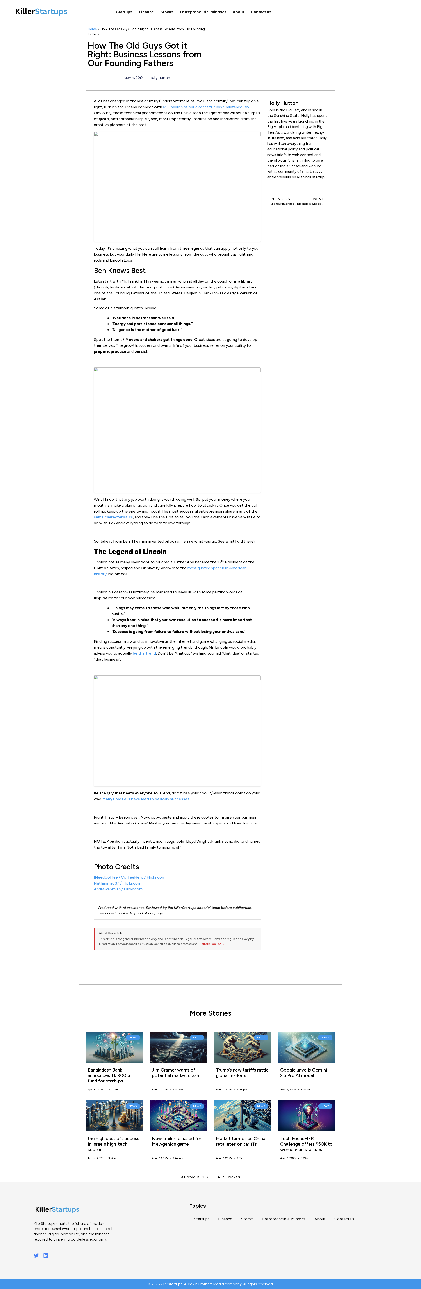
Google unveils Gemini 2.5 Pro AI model (303, 1072)
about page (153, 913)
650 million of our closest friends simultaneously (206, 107)
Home (92, 29)
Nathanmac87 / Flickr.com (117, 883)
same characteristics (113, 517)
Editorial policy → (212, 944)
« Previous (190, 1177)
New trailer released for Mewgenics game (176, 1141)
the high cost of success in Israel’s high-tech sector (113, 1144)
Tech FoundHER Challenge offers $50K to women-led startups (306, 1144)
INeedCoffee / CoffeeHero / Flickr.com (129, 877)
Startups (124, 12)
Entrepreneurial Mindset (203, 12)
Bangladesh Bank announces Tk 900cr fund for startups (109, 1075)
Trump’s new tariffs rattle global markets (242, 1072)
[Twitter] (36, 1255)
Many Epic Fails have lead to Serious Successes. (146, 799)
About (238, 12)
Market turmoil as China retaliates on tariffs (240, 1141)
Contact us (261, 12)
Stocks (167, 12)
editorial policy (123, 913)
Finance (146, 12)
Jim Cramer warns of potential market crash (175, 1072)
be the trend (144, 653)
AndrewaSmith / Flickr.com (118, 889)
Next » (234, 1177)
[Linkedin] (45, 1255)
